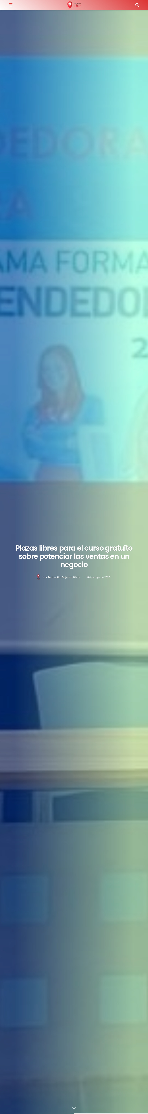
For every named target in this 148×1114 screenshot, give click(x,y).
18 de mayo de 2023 (98, 577)
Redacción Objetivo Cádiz (64, 577)
